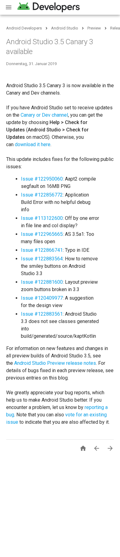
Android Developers (24, 28)
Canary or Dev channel (44, 115)
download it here (32, 144)
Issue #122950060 (42, 179)
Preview (94, 28)
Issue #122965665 (42, 234)
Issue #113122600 (42, 218)
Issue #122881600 (42, 282)
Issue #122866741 (42, 250)
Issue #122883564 (42, 259)
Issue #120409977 (42, 298)
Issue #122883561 (42, 314)
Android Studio (64, 28)
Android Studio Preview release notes (55, 363)
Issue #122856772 (42, 195)
